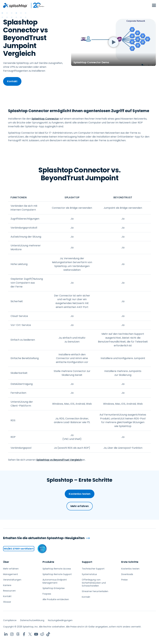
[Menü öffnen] (154, 5)
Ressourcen (9, 590)
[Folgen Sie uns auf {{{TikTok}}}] (48, 634)
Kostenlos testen (79, 494)
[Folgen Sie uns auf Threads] (18, 634)
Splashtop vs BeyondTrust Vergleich (59, 460)
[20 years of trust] (36, 5)
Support (87, 562)
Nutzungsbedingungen (60, 620)
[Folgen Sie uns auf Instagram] (12, 634)
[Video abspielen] (113, 42)
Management (10, 574)
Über (6, 562)
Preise (124, 579)
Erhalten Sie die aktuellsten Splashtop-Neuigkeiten (44, 538)
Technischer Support (93, 568)
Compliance (9, 620)
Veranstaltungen (12, 579)
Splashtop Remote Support (57, 574)
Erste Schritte (129, 562)
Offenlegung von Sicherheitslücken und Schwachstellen (94, 582)
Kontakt (12, 81)
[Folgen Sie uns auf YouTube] (36, 634)
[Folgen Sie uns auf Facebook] (24, 634)
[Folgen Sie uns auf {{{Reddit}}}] (42, 634)
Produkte (48, 562)
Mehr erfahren (79, 506)
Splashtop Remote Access (57, 568)
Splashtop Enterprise (54, 588)
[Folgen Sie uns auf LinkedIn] (6, 634)
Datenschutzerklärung (32, 620)
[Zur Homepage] (15, 5)
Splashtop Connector (45, 118)
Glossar (7, 601)
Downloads (127, 574)
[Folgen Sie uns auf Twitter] (30, 634)
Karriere (7, 585)
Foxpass (47, 593)
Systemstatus (89, 574)
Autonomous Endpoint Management (55, 581)
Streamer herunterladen (95, 591)
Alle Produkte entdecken (56, 599)
